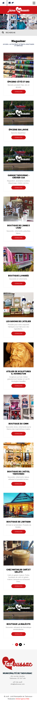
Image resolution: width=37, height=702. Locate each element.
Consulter (18, 91)
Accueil (5, 44)
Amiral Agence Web (22, 699)
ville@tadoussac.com (17, 684)
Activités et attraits (17, 44)
